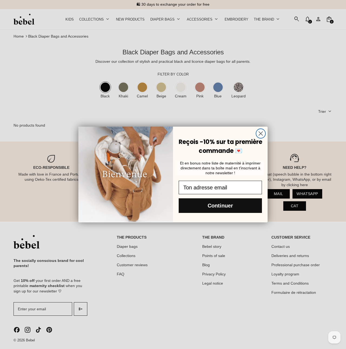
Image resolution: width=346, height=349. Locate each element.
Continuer (220, 206)
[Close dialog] (260, 133)
